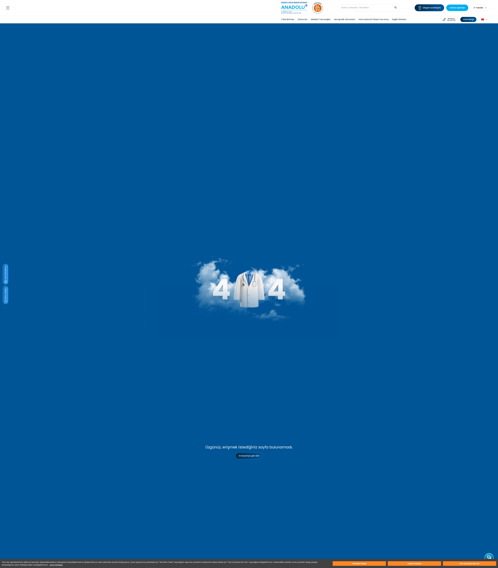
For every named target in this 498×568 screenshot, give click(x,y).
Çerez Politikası (56, 565)
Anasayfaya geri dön (249, 455)
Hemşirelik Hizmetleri (344, 19)
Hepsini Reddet (414, 563)
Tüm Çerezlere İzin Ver (469, 563)
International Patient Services (373, 19)
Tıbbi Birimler (287, 19)
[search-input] (395, 7)
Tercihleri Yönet (359, 563)
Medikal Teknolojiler (321, 19)
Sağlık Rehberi (399, 19)
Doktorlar (302, 19)
